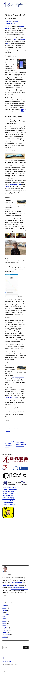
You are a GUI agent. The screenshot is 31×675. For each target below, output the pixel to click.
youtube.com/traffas (8, 501)
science (4, 623)
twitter (4, 632)
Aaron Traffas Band (17, 582)
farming (4, 608)
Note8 (6, 113)
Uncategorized (6, 634)
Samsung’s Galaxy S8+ (14, 184)
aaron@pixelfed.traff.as (9, 488)
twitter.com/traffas (7, 495)
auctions (4, 605)
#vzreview (8, 429)
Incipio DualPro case (18, 377)
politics (4, 618)
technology (5, 630)
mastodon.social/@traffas (9, 489)
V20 (22, 111)
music (4, 616)
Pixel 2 (15, 40)
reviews (13, 23)
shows (4, 625)
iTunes (4, 585)
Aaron (16, 21)
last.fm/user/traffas (7, 502)
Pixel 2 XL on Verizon (11, 397)
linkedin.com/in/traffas (8, 499)
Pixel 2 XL (23, 40)
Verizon (8, 43)
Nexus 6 (23, 109)
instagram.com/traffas (8, 504)
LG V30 (7, 186)
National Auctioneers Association (19, 589)
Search (25, 647)
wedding (4, 637)
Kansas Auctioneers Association (18, 587)
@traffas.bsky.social (8, 491)
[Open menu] (3, 10)
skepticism (5, 628)
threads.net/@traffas (8, 493)
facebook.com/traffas (8, 497)
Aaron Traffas (6, 661)
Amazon (9, 585)
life (3, 612)
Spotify (15, 585)
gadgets (8, 23)
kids (6, 614)
